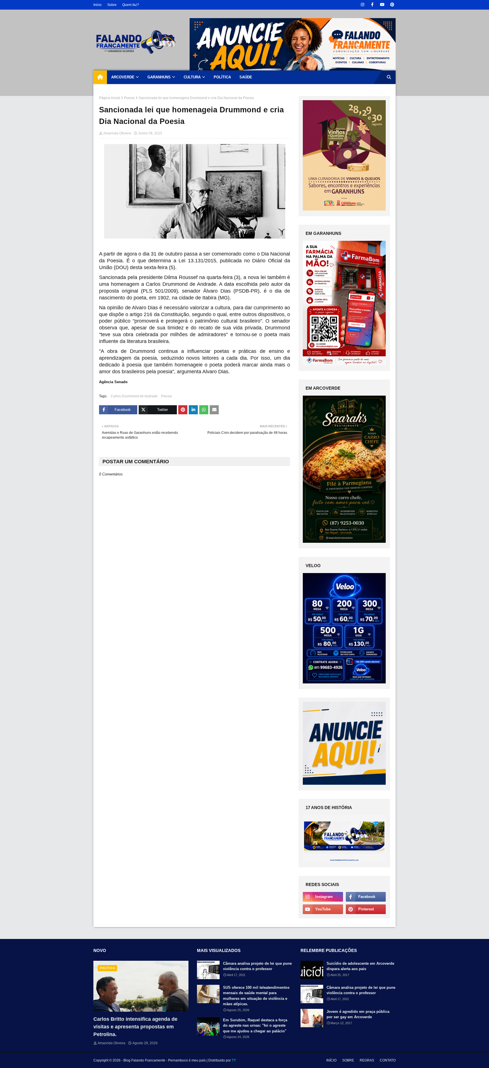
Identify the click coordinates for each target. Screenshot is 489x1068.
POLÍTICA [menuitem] (222, 77)
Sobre (112, 5)
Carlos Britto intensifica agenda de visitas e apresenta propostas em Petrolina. (135, 1026)
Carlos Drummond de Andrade (134, 396)
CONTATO (388, 1060)
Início (97, 5)
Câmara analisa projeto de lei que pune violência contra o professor (257, 966)
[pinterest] (392, 4)
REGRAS (367, 1060)
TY (234, 1060)
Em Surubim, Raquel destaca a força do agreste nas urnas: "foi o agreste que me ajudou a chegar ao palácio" (255, 1025)
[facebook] (372, 4)
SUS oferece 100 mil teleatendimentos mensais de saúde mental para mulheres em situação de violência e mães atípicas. (256, 995)
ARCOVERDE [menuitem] (122, 77)
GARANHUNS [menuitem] (159, 77)
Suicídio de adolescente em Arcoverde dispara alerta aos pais (360, 966)
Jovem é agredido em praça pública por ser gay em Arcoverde (358, 1014)
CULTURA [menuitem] (192, 77)
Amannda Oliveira (117, 133)
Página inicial (109, 98)
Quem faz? (130, 5)
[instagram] (362, 4)
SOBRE (348, 1060)
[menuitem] (100, 77)
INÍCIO (331, 1060)
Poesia (129, 98)
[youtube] (382, 4)
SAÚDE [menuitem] (245, 77)
